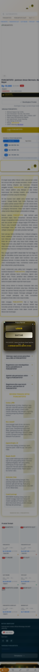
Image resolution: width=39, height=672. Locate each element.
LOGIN (19, 328)
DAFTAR (19, 335)
